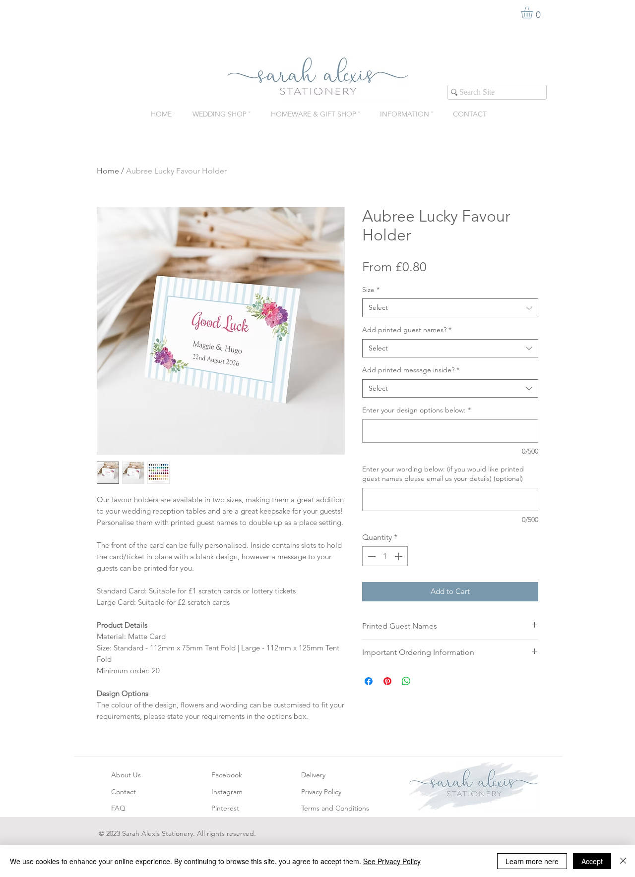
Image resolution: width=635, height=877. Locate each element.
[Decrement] (371, 556)
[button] (534, 12)
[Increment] (399, 556)
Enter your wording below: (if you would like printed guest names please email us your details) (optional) (443, 474)
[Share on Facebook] (369, 681)
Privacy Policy (321, 791)
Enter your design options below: (416, 410)
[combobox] (450, 307)
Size (371, 289)
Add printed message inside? (410, 369)
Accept (592, 861)
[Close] (623, 861)
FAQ (118, 808)
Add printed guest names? (406, 329)
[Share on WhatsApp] (406, 681)
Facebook (226, 774)
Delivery (313, 774)
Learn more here (532, 861)
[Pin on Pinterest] (387, 681)
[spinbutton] (385, 556)
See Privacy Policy (392, 861)
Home (108, 170)
